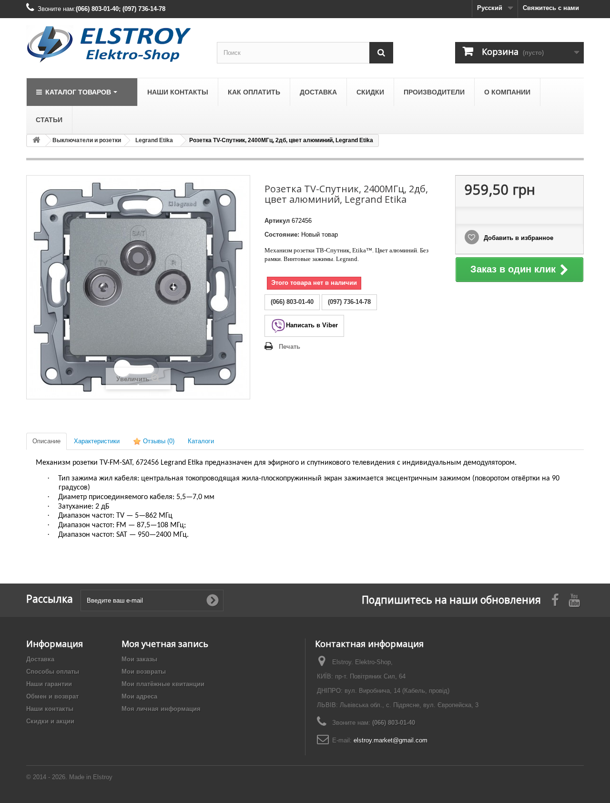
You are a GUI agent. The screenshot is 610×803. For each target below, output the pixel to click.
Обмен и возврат (52, 696)
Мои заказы (139, 659)
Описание (46, 441)
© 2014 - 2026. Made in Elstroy (69, 777)
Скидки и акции (50, 721)
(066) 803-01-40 (393, 722)
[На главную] (36, 140)
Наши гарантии (49, 684)
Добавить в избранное (517, 237)
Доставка (40, 659)
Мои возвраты (144, 671)
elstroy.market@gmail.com (390, 740)
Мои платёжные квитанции (163, 684)
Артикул (277, 220)
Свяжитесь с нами (551, 7)
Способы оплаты (52, 671)
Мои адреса (139, 696)
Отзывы (157, 441)
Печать (289, 346)
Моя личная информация (161, 708)
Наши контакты (49, 708)
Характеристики (97, 441)
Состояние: (281, 234)
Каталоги (201, 441)
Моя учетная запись (165, 643)
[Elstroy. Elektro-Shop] (114, 44)
